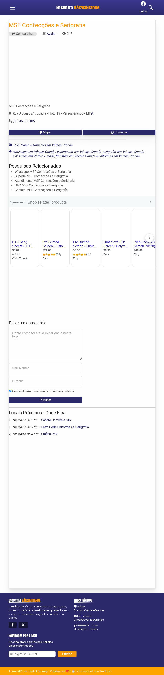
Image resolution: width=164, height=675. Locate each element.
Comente (121, 132)
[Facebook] (13, 625)
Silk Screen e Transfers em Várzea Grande (42, 145)
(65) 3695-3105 (24, 121)
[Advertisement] (82, 72)
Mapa (47, 132)
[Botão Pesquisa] (151, 8)
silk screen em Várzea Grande (33, 156)
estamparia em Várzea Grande (79, 152)
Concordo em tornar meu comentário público (43, 391)
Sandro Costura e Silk (56, 420)
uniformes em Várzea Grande (118, 156)
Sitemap (42, 671)
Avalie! (51, 34)
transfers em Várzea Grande (75, 156)
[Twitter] (23, 625)
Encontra (77, 7)
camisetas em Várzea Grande (34, 152)
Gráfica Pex (49, 434)
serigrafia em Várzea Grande (123, 152)
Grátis (94, 629)
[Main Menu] (13, 8)
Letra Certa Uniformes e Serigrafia (65, 427)
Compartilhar (24, 34)
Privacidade (28, 671)
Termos (14, 671)
